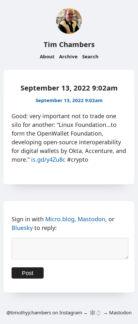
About (47, 56)
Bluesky (22, 228)
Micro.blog (59, 219)
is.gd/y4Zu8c (48, 159)
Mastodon (91, 219)
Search (90, 56)
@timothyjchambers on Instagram (44, 312)
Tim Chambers (69, 44)
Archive (68, 56)
